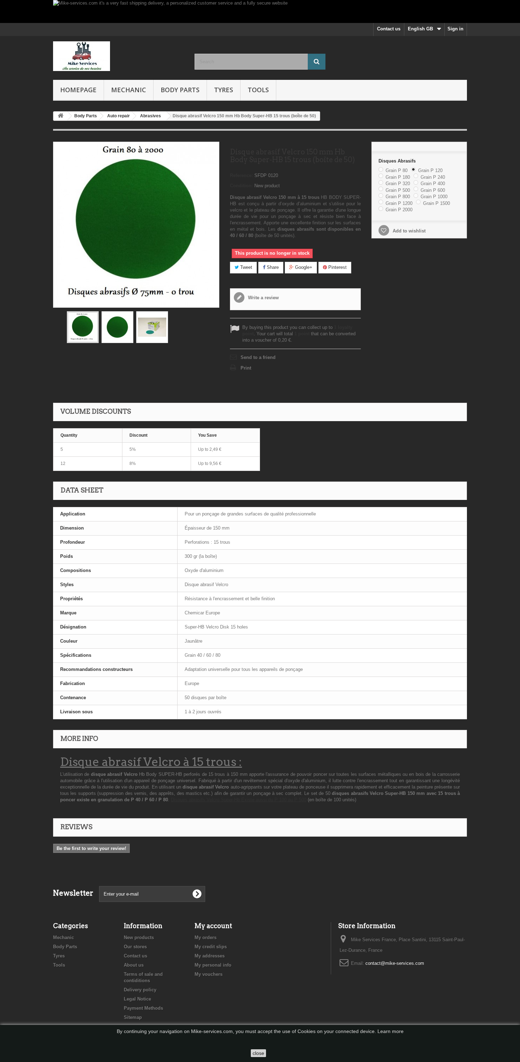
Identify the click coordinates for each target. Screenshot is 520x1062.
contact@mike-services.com (394, 963)
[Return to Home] (60, 116)
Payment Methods (143, 1008)
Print (246, 368)
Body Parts (180, 89)
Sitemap (133, 1017)
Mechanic (128, 89)
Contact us (388, 28)
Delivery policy (140, 989)
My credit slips (211, 946)
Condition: (241, 185)
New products (139, 937)
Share (272, 267)
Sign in (455, 28)
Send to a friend (258, 357)
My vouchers (209, 974)
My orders (205, 937)
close (258, 1053)
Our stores (135, 946)
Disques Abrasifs (398, 161)
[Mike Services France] (118, 56)
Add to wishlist (408, 231)
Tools (258, 89)
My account (213, 926)
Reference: (241, 175)
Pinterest (337, 267)
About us (134, 965)
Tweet (245, 267)
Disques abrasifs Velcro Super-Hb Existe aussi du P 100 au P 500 (238, 799)
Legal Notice (137, 999)
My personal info (213, 965)
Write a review (263, 297)
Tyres (223, 89)
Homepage (78, 89)
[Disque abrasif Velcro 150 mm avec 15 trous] (82, 327)
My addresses (210, 955)
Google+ (303, 267)
